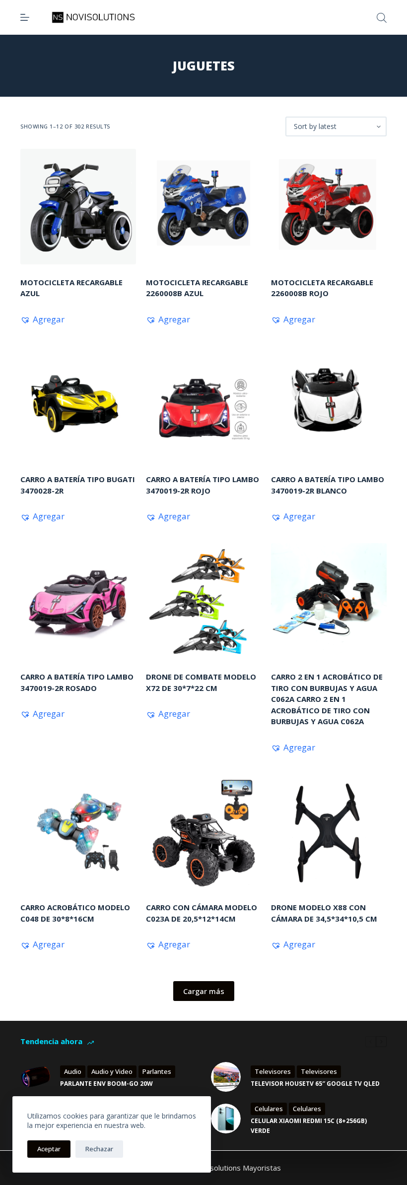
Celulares (269, 1108)
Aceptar (49, 1148)
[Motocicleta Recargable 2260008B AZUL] (204, 206)
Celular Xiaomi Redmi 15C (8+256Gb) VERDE (309, 1126)
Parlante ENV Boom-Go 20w (106, 1083)
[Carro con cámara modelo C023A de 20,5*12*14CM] (204, 832)
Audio (72, 1071)
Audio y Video (112, 1071)
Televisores (273, 1071)
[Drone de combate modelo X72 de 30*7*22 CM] (204, 601)
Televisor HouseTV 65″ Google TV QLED (315, 1083)
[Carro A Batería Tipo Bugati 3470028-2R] (78, 404)
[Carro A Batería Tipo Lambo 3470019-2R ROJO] (204, 404)
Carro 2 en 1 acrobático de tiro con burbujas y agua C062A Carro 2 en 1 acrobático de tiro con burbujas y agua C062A (327, 699)
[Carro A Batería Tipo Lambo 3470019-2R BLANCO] (329, 404)
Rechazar (99, 1148)
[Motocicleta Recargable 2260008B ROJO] (329, 206)
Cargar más (203, 991)
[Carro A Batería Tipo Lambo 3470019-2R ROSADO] (78, 601)
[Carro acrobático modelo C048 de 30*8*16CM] (78, 832)
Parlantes (156, 1071)
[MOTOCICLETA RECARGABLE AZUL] (78, 206)
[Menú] (24, 17)
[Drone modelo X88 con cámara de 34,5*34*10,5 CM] (329, 832)
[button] (42, 319)
